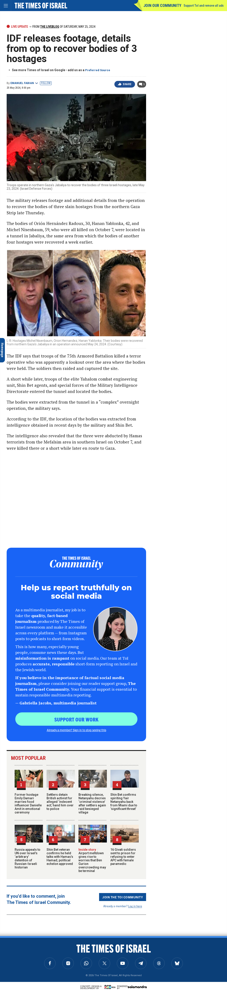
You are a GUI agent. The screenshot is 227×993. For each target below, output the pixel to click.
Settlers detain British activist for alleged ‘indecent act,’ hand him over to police (60, 802)
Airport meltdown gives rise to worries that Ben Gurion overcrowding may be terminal (92, 860)
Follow (46, 83)
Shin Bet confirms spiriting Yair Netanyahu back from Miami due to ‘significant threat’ (123, 802)
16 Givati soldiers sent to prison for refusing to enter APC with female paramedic (123, 857)
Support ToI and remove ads (204, 5)
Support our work (76, 719)
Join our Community (162, 5)
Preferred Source (97, 70)
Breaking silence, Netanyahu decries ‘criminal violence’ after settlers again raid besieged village (92, 803)
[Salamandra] (137, 986)
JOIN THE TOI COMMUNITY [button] (122, 897)
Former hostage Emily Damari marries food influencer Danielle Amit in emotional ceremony (28, 803)
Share (127, 84)
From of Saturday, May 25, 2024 (63, 26)
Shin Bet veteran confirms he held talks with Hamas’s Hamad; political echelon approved (60, 857)
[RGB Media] (111, 987)
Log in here (135, 906)
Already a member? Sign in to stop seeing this (76, 730)
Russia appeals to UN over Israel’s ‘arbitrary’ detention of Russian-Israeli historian (27, 858)
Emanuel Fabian (22, 83)
